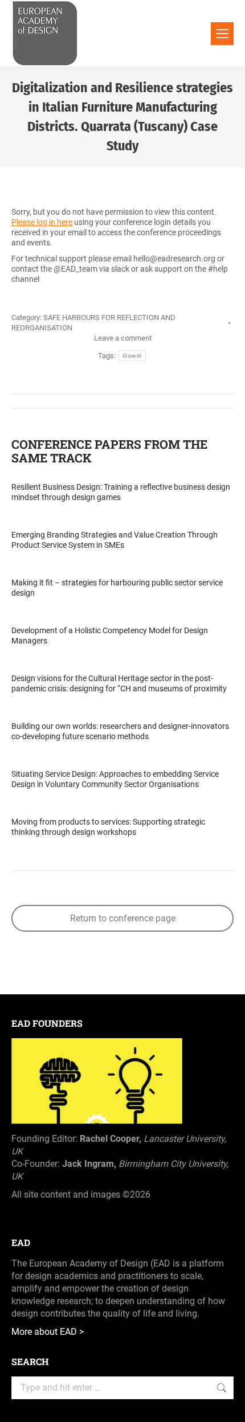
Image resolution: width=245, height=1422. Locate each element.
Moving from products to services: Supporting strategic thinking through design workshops (108, 827)
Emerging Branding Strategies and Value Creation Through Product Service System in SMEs (114, 540)
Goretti (131, 356)
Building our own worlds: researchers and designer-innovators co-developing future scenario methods (120, 731)
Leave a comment (123, 338)
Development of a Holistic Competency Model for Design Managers (109, 635)
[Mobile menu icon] (222, 33)
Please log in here (41, 222)
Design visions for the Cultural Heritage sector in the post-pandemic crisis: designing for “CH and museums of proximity (119, 683)
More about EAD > (47, 1331)
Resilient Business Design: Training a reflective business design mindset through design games (120, 492)
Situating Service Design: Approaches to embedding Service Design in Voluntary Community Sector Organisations (115, 779)
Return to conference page (122, 918)
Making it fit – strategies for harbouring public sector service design (117, 587)
